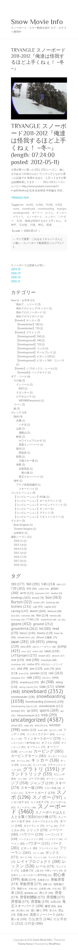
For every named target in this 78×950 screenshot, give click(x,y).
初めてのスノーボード (29, 312)
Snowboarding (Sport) (24, 706)
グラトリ (18, 216)
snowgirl (18, 710)
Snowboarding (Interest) (44, 701)
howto (45, 633)
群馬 (18, 456)
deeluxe (54, 611)
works (28, 730)
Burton (21, 601)
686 (61, 584)
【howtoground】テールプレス (34, 352)
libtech (58, 655)
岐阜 (18, 436)
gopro (21, 623)
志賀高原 (24, 468)
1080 (43, 588)
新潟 (18, 448)
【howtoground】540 (28, 340)
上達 (39, 870)
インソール (22, 384)
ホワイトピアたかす (30, 440)
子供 (32, 888)
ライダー (16, 520)
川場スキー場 (26, 460)
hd (45, 628)
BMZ (21, 388)
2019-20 (15, 269)
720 (18, 588)
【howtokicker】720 (27, 328)
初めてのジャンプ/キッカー (32, 308)
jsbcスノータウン (44, 646)
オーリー (37, 212)
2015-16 (18, 553)
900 (31, 588)
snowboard (28, 208)
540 (48, 584)
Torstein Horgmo (23, 529)
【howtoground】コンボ (30, 348)
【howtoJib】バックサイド (31, 372)
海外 (16, 480)
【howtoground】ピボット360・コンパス (40, 360)
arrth (27, 593)
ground (43, 624)
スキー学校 (52, 787)
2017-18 (18, 561)
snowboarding (46, 208)
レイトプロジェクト (38, 861)
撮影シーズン (19, 537)
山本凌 (45, 888)
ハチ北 (23, 424)
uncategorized (21, 212)
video (28, 725)
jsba (26, 646)
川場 (32, 224)
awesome (42, 593)
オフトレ (50, 743)
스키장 (33, 923)
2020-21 (15, 281)
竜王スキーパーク (29, 476)
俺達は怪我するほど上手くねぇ (43, 220)
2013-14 (18, 545)
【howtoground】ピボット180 (33, 356)
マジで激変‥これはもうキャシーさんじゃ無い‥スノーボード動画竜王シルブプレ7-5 (38, 243)
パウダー (38, 843)
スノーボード (34, 216)
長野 (18, 464)
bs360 (39, 204)
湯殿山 (23, 432)
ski (47, 681)
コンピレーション (21, 492)
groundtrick (24, 628)
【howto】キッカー (25, 320)
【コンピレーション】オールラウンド (36, 500)
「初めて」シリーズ (25, 304)
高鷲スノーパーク (29, 444)
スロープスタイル (45, 821)
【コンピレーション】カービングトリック (38, 504)
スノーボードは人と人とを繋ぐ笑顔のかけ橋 (38, 814)
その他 (17, 380)
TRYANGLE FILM (20, 197)
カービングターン (28, 756)
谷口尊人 (22, 910)
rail (56, 672)
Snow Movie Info (37, 22)
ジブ (19, 782)
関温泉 (23, 452)
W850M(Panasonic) (29, 400)
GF (61, 619)
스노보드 (40, 919)
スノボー (50, 216)
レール (45, 866)
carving (19, 611)
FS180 (49, 204)
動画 (28, 879)
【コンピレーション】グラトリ (32, 512)
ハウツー (31, 834)
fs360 (59, 204)
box (53, 597)
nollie (33, 664)
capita (50, 606)
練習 (50, 906)
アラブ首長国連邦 (26, 484)
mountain (49, 660)
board (38, 597)
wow (42, 730)
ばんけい (55, 730)
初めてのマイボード (28, 316)
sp (32, 710)
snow (16, 208)
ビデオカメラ (24, 396)
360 (33, 584)
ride (34, 677)
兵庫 (18, 420)
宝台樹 (23, 224)
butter (39, 602)
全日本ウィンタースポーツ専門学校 (38, 873)
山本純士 (19, 533)
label (51, 651)
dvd (15, 615)
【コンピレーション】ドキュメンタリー (37, 516)
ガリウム (23, 760)
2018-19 (15, 273)
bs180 (29, 204)
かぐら (49, 212)
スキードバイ (26, 488)
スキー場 (32, 787)
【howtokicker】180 (27, 324)
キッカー (61, 212)
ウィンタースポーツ (42, 738)
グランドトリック (38, 772)
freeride (55, 615)
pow (24, 673)
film (42, 615)
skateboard (29, 682)
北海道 (43, 879)
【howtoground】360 (28, 336)
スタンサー (22, 392)
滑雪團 (55, 897)
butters (21, 606)
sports (49, 710)
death (38, 611)
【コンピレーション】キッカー (32, 508)
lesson (44, 655)
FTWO (33, 619)
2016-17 (18, 557)
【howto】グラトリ (25, 332)
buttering (52, 602)
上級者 (26, 870)
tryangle (61, 208)
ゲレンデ (16, 412)
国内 (16, 416)
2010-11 (18, 541)
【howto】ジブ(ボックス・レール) (34, 368)
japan (20, 641)
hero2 (27, 633)
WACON (41, 725)
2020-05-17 (30, 230)
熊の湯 (25, 472)
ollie (22, 668)
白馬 (56, 901)
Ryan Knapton (21, 525)
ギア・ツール (19, 376)
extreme (28, 615)
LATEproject (24, 655)
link (32, 660)
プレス (38, 853)
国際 (47, 884)
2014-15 (18, 549)
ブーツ (17, 404)
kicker (38, 651)
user (17, 230)
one (36, 668)
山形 (18, 428)
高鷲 (22, 915)
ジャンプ (41, 783)
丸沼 (19, 220)
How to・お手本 (20, 300)
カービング (48, 751)
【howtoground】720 (28, 344)
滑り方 (46, 893)
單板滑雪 (30, 884)
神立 (40, 224)
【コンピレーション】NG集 (30, 496)
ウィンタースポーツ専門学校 (39, 740)
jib (37, 641)
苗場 (49, 224)
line (17, 660)
